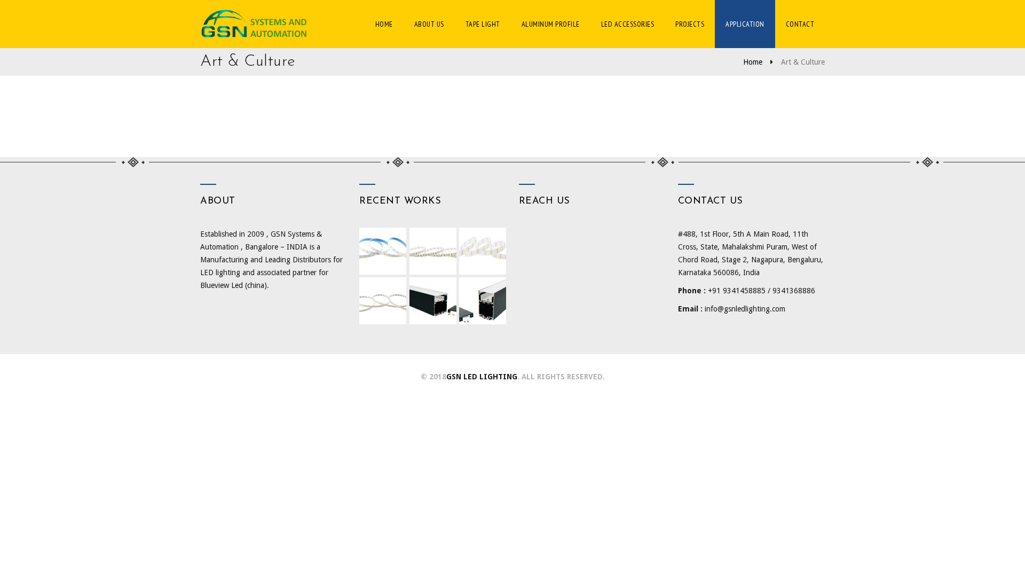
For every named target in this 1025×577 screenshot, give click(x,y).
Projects (689, 24)
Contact (800, 24)
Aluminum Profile (551, 24)
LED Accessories (628, 24)
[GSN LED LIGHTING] (258, 24)
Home (384, 24)
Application (745, 24)
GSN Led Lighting (481, 376)
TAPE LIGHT (483, 24)
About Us (429, 24)
